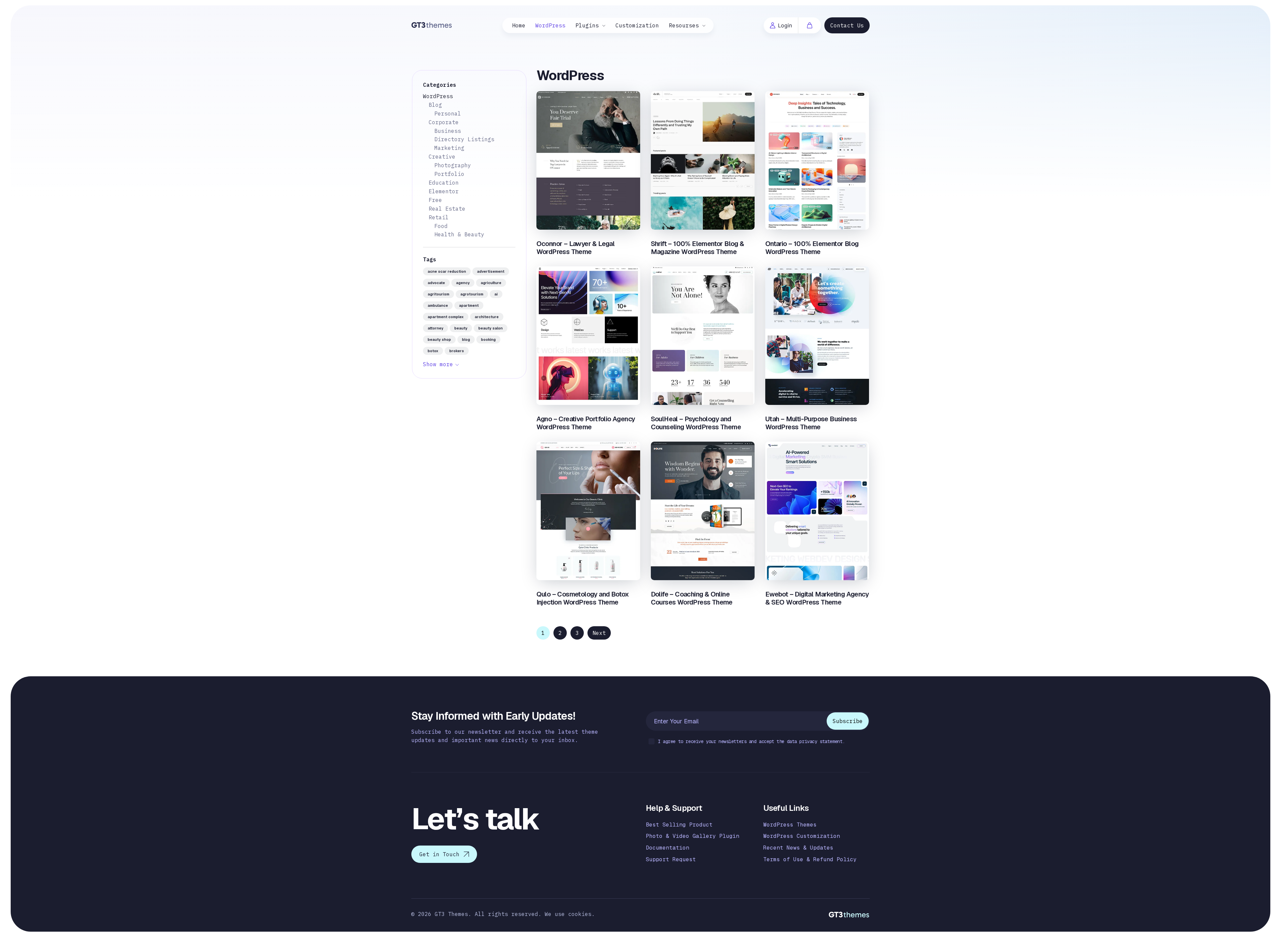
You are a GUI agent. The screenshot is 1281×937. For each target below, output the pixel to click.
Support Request (671, 859)
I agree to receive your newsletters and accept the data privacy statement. (751, 741)
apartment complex (446, 316)
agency (463, 282)
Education (444, 182)
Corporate (444, 122)
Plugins (587, 25)
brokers (456, 350)
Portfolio (449, 174)
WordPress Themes (790, 824)
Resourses (684, 25)
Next (599, 633)
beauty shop (439, 339)
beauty (460, 328)
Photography (452, 165)
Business (447, 131)
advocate (436, 282)
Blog (435, 104)
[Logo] (431, 24)
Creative (442, 156)
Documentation (667, 847)
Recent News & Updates (798, 847)
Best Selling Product (679, 824)
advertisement (490, 271)
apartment (469, 305)
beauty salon (490, 328)
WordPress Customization (801, 836)
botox (433, 350)
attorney (435, 328)
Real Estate (447, 208)
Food (441, 226)
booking (488, 339)
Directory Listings (464, 139)
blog (466, 339)
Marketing (449, 148)
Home (518, 25)
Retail (439, 217)
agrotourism (471, 294)
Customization (637, 25)
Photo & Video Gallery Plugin (692, 836)
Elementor (444, 191)
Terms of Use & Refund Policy (810, 859)
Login (785, 25)
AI (496, 294)
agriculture (491, 282)
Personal (447, 113)
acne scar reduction (447, 271)
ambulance (438, 305)
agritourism (438, 294)
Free (435, 200)
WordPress (550, 25)
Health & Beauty (459, 234)
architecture (487, 316)
